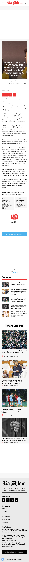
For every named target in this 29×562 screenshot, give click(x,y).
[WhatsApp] (14, 94)
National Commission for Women (15, 192)
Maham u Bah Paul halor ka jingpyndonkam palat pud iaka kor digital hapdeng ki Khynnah (19, 314)
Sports (3, 546)
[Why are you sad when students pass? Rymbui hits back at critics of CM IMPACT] (5, 284)
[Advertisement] (14, 24)
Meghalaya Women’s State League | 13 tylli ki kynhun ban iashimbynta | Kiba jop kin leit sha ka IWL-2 (7, 204)
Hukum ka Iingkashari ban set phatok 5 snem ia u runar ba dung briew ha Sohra (19, 306)
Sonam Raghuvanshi (17, 194)
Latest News (5, 540)
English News (14, 58)
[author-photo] (3, 356)
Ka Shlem (15, 81)
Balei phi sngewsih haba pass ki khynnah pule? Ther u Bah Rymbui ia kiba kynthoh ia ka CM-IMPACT (19, 292)
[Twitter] (7, 94)
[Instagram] (8, 500)
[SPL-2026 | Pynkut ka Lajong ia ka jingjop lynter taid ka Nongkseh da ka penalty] (5, 299)
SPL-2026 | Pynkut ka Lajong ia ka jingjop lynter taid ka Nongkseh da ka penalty (18, 299)
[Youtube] (16, 500)
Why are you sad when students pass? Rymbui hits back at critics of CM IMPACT (19, 284)
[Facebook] (3, 94)
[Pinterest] (10, 94)
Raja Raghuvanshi (6, 194)
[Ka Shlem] (14, 216)
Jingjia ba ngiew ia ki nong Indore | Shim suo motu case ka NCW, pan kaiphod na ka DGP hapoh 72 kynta (21, 204)
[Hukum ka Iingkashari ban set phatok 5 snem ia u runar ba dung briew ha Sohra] (5, 306)
